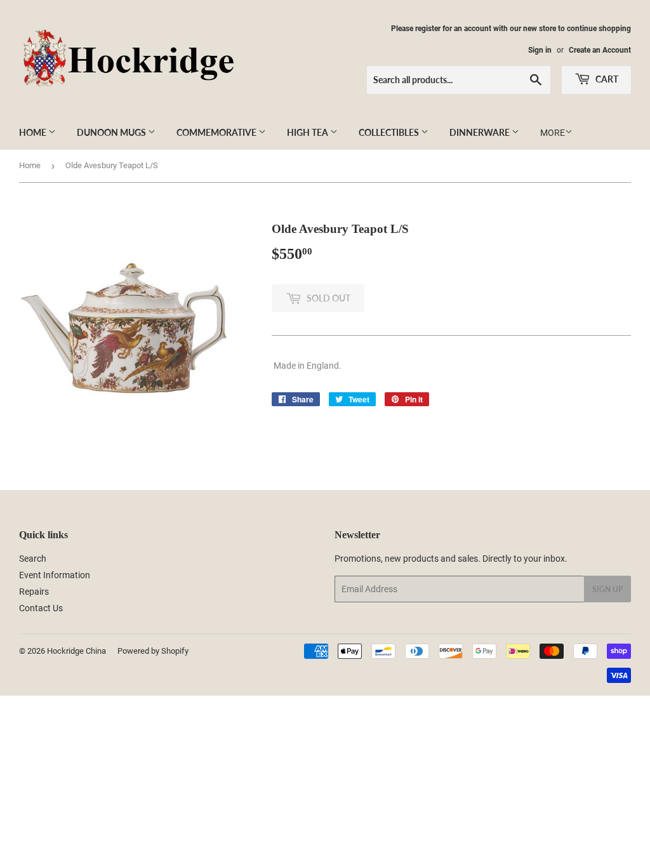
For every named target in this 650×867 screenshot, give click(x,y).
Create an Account (600, 50)
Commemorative (217, 132)
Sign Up (607, 589)
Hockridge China (76, 651)
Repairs (34, 591)
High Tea (308, 132)
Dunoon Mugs (112, 132)
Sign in (540, 50)
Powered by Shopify (153, 651)
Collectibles (390, 132)
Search (32, 558)
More (552, 133)
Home (33, 132)
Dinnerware (480, 132)
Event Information (54, 575)
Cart (606, 79)
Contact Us (41, 608)
